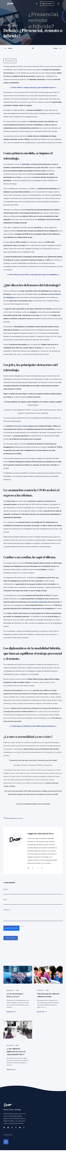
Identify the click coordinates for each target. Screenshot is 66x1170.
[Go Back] (33, 49)
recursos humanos (21, 426)
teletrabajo (26, 164)
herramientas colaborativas (38, 602)
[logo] (7, 1105)
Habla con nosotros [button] (47, 3)
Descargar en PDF (9, 61)
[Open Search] (37, 3)
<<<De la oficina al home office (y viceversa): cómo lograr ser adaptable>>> (33, 275)
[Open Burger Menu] (58, 3)
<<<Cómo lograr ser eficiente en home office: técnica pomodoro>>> (33, 726)
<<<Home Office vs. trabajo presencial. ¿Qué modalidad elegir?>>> (33, 87)
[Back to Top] (5, 1141)
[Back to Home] (10, 3)
